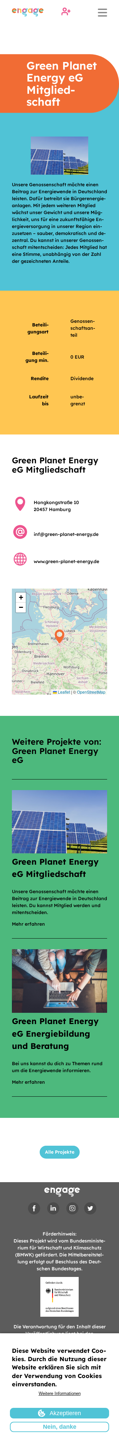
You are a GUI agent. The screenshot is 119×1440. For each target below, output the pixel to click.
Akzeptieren (65, 1413)
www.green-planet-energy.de (66, 561)
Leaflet (63, 692)
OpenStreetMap (91, 692)
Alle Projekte (59, 1152)
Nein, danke (59, 1426)
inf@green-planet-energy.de (66, 534)
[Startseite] (28, 12)
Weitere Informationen (60, 1393)
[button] (59, 641)
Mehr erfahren (28, 924)
